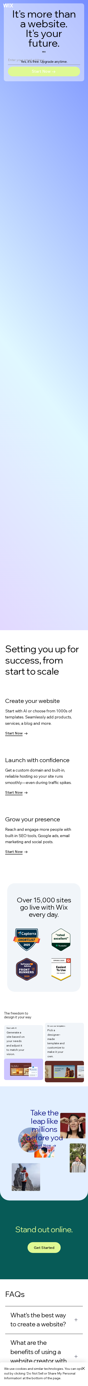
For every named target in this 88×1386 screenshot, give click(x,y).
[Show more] (44, 1319)
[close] (83, 1369)
